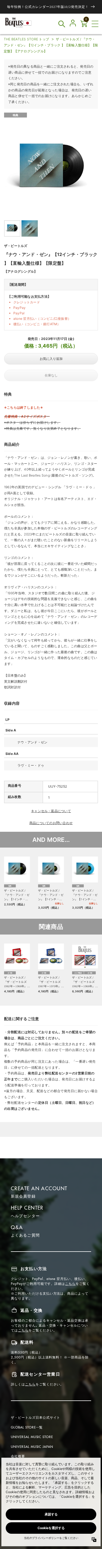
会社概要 (18, 1456)
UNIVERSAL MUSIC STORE (32, 1437)
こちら (70, 1284)
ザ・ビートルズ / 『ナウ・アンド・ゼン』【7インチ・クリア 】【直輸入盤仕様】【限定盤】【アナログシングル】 (51, 895)
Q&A (17, 1227)
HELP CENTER (27, 1208)
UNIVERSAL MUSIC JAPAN (32, 1447)
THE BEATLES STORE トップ (26, 39)
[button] (95, 24)
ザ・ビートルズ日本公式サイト (35, 1417)
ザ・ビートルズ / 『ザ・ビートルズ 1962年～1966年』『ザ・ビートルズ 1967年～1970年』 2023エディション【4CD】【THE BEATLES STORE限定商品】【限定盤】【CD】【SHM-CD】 (84, 982)
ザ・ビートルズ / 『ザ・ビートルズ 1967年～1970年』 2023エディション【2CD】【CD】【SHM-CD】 (49, 982)
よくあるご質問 (25, 1235)
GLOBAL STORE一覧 (27, 1427)
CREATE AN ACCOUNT (39, 1188)
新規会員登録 (23, 1196)
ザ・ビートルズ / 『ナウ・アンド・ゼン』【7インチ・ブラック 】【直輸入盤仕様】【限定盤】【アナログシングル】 (17, 895)
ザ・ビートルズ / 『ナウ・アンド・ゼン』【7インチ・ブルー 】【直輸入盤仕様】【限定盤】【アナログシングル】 (85, 895)
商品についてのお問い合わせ (51, 823)
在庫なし (51, 375)
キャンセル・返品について (51, 811)
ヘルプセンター (25, 1215)
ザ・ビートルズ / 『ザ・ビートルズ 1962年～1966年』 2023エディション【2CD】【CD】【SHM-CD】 (15, 982)
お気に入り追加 (51, 359)
